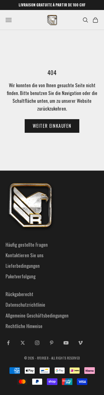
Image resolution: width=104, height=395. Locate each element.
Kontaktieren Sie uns (25, 255)
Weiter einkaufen (52, 125)
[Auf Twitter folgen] (23, 343)
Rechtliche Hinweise (24, 325)
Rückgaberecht (19, 294)
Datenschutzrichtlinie (25, 304)
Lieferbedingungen (23, 265)
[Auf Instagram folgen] (37, 343)
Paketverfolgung (20, 276)
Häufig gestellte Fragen (27, 244)
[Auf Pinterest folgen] (51, 343)
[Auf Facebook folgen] (8, 343)
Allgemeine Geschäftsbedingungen (37, 315)
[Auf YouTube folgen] (66, 343)
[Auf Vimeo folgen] (80, 343)
